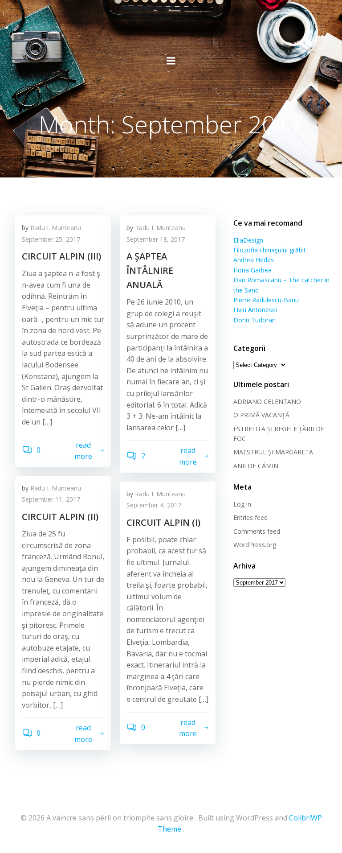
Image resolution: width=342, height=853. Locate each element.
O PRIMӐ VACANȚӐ (261, 415)
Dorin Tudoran (254, 320)
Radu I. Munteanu (55, 227)
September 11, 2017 (51, 499)
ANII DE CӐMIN (255, 466)
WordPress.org (254, 544)
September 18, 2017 (155, 239)
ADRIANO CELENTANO (267, 401)
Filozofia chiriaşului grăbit (269, 250)
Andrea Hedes (253, 259)
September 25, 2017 (51, 239)
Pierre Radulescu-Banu (266, 300)
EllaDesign (248, 240)
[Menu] (171, 61)
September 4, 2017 (153, 505)
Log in (242, 504)
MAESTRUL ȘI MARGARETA (273, 452)
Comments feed (256, 531)
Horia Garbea (252, 270)
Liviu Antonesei (255, 309)
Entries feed (250, 517)
